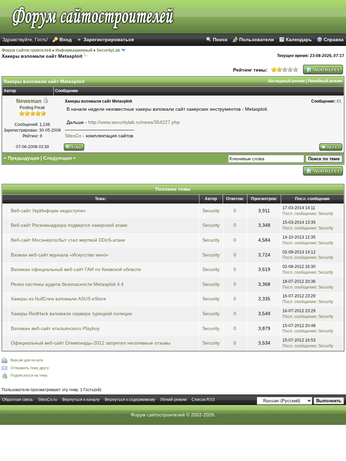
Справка (334, 39)
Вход (65, 39)
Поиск (220, 39)
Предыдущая (23, 158)
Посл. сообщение (299, 213)
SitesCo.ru (47, 399)
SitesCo (73, 135)
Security (211, 210)
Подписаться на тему (29, 375)
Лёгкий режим (173, 399)
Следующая (57, 158)
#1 (339, 101)
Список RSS (203, 399)
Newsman (29, 101)
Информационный (73, 50)
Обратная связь (17, 399)
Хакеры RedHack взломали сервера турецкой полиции (71, 313)
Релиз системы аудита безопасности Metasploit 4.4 (67, 284)
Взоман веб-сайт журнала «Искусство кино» (59, 254)
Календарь (299, 39)
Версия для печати (26, 360)
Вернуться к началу (81, 399)
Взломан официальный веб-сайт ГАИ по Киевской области (76, 269)
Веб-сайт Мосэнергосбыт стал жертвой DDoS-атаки (68, 240)
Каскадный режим (286, 81)
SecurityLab (108, 50)
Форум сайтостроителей (26, 50)
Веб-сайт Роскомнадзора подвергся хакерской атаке (69, 225)
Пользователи (256, 39)
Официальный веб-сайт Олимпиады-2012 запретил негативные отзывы (90, 343)
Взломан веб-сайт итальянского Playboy (55, 328)
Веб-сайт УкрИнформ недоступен (48, 210)
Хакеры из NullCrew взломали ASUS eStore (58, 298)
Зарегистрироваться (108, 39)
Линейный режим (325, 81)
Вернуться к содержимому (130, 399)
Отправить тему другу (29, 368)
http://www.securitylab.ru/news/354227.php (134, 122)
